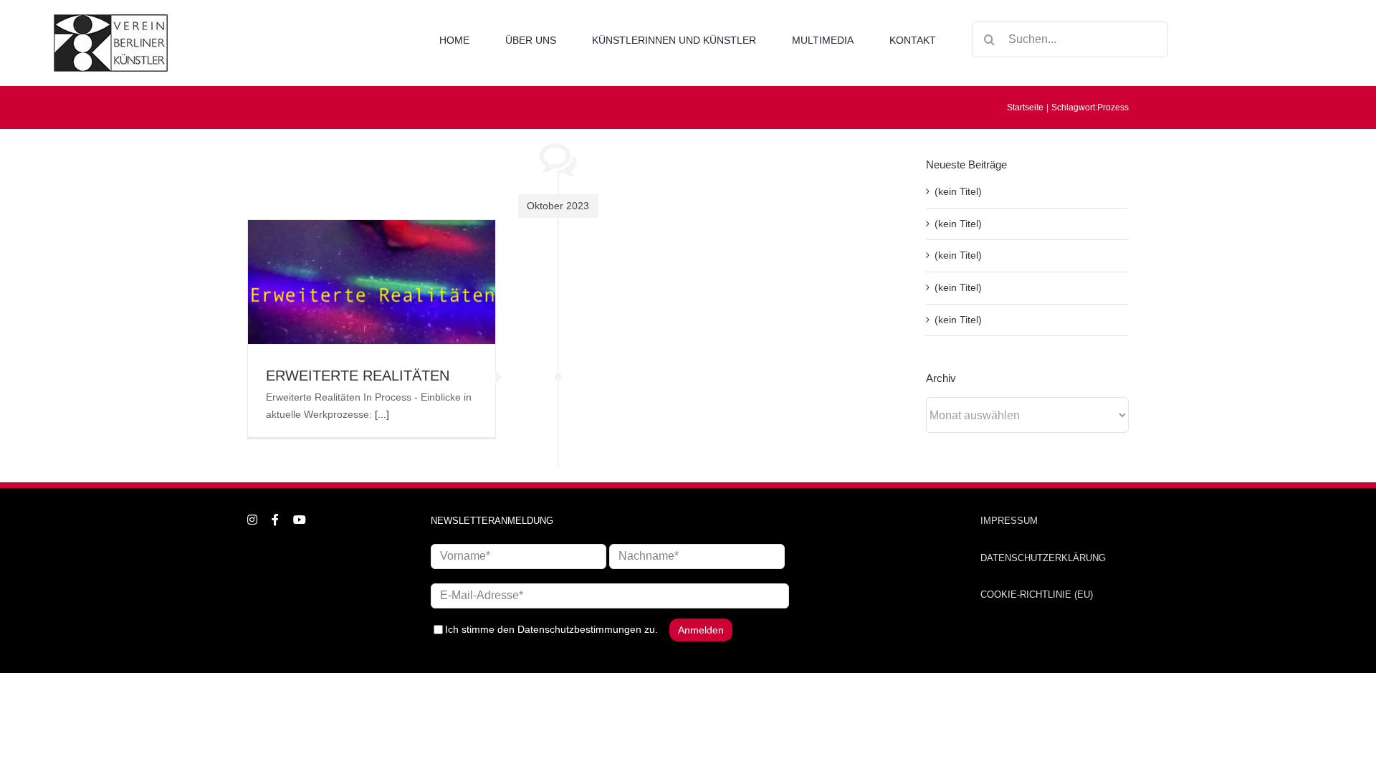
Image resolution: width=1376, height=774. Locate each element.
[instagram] (252, 519)
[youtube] (299, 519)
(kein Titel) (958, 191)
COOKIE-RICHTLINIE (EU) (1036, 594)
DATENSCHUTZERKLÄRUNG (1043, 558)
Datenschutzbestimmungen (579, 629)
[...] (382, 414)
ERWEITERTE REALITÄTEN (357, 375)
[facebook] (275, 519)
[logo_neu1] (111, 19)
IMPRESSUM (1009, 520)
